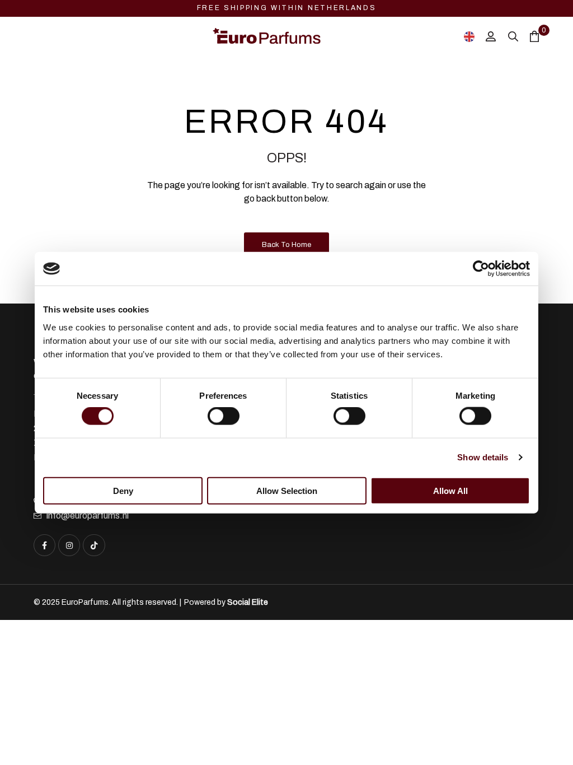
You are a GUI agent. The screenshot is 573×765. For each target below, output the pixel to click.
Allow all (450, 490)
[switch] (223, 416)
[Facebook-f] (44, 545)
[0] (534, 36)
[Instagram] (69, 545)
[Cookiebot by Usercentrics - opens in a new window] (481, 268)
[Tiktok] (94, 545)
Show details (482, 457)
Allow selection (286, 490)
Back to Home (286, 245)
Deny (123, 490)
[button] (545, 735)
